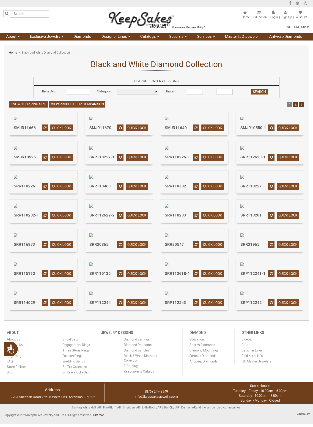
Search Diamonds (202, 345)
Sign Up (287, 17)
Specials (176, 36)
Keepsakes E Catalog (139, 371)
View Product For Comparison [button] (77, 104)
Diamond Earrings (137, 339)
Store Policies (17, 367)
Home (246, 17)
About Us (13, 339)
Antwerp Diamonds (285, 36)
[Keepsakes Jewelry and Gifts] (156, 20)
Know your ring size (28, 104)
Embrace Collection (77, 372)
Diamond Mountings (204, 350)
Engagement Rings (76, 345)
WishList (301, 17)
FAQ (10, 361)
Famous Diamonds (203, 356)
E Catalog (131, 366)
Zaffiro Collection (75, 367)
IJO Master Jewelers (256, 361)
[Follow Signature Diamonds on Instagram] (305, 3)
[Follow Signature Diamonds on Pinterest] (297, 3)
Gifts (245, 345)
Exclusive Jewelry (45, 36)
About (11, 36)
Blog (10, 372)
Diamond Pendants (138, 345)
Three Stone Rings (76, 350)
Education (260, 17)
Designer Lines (115, 36)
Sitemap (98, 415)
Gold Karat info (252, 356)
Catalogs (148, 36)
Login (274, 17)
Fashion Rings (72, 356)
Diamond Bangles (136, 350)
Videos (246, 339)
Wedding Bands (74, 361)
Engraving (14, 356)
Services (205, 36)
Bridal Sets (70, 339)
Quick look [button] (61, 128)
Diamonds (82, 36)
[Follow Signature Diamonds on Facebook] (290, 3)
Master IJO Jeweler (242, 36)
